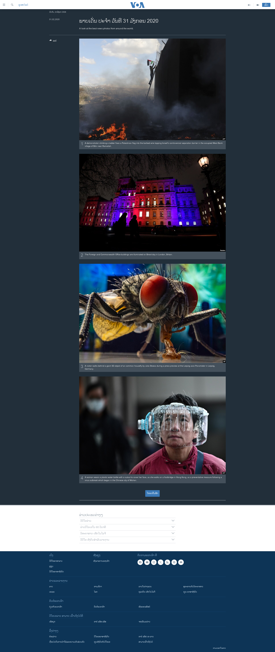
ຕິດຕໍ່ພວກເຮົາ (99, 606)
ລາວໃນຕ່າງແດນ (145, 586)
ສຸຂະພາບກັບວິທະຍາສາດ (193, 586)
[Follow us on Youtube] (147, 562)
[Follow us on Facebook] (140, 562)
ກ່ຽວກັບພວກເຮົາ (55, 606)
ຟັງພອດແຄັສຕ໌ (144, 606)
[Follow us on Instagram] (154, 562)
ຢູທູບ (51, 566)
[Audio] (249, 5)
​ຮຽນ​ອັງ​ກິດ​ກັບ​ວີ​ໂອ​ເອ (102, 641)
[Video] (258, 5)
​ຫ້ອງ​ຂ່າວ (53, 636)
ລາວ (51, 586)
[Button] (53, 41)
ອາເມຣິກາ (98, 586)
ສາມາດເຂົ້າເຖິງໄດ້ (146, 641)
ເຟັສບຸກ (52, 621)
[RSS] (167, 562)
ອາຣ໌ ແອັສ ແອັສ (100, 621)
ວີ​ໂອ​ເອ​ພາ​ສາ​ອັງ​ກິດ (101, 636)
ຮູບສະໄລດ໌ (23, 5)
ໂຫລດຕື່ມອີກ (152, 493)
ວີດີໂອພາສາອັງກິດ (56, 571)
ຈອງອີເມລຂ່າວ (144, 621)
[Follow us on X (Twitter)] (160, 562)
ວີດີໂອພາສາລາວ (55, 561)
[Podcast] (174, 562)
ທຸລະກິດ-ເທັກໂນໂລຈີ (147, 591)
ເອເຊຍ (52, 591)
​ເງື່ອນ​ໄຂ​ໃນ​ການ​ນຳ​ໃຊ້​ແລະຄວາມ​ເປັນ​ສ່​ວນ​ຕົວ (67, 641)
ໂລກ (96, 591)
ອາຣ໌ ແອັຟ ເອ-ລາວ (146, 636)
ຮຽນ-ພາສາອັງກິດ (190, 591)
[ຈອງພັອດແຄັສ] (181, 562)
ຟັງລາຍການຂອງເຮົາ (101, 561)
